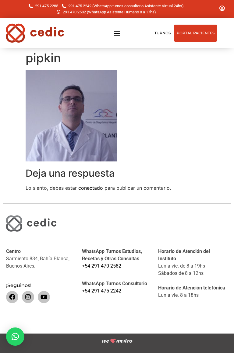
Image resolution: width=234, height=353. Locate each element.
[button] (117, 33)
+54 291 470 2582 (101, 266)
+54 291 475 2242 (101, 291)
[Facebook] (12, 297)
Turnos (162, 33)
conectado (90, 188)
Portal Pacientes (195, 33)
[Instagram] (28, 297)
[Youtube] (44, 297)
